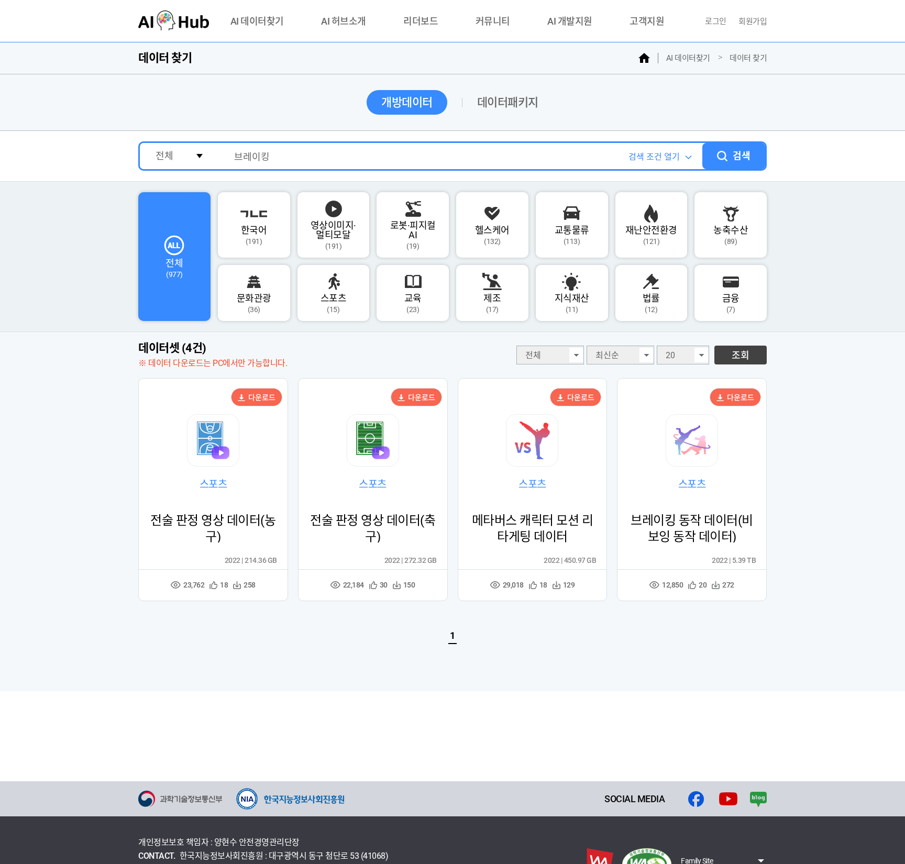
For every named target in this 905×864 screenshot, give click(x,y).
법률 (651, 303)
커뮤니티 (493, 22)
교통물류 (572, 235)
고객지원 (647, 22)
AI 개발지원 (569, 22)
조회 (740, 355)
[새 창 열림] (180, 799)
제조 (492, 303)
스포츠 (334, 303)
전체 (174, 268)
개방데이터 (407, 102)
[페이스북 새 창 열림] (696, 799)
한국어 (254, 235)
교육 (413, 303)
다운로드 (261, 397)
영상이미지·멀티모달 (333, 235)
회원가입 (752, 21)
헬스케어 (492, 235)
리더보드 (420, 22)
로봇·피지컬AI (413, 235)
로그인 (716, 21)
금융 (731, 303)
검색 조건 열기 (654, 157)
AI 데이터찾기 (257, 22)
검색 (742, 155)
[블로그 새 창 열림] (758, 799)
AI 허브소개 (343, 22)
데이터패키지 (507, 102)
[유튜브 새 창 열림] (728, 799)
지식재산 (572, 303)
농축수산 (730, 235)
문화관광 (254, 303)
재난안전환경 (651, 235)
